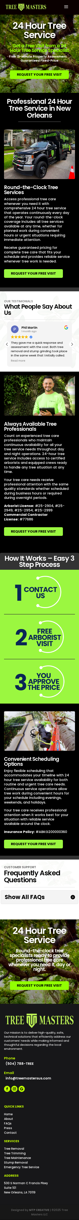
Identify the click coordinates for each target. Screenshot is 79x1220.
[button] (72, 344)
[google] (22, 1089)
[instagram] (14, 1089)
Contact (10, 1133)
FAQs (8, 1123)
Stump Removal (16, 1163)
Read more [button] (18, 361)
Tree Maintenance (17, 1158)
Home (8, 1114)
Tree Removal (14, 1149)
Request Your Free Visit (39, 74)
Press (8, 1128)
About (8, 1119)
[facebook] (7, 1089)
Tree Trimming (15, 1153)
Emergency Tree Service (21, 1167)
